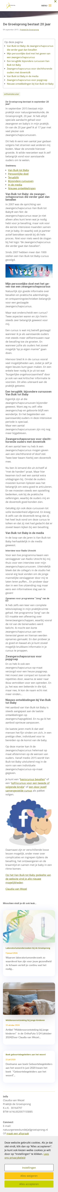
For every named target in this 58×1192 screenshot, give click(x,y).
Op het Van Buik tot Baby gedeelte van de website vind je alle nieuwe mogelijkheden (28, 878)
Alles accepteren (29, 1184)
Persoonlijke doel (18, 173)
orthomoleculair (11, 94)
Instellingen (29, 1167)
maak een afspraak (17, 1133)
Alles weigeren (29, 1175)
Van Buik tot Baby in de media (22, 76)
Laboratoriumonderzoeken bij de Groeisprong (28, 948)
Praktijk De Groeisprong (29, 29)
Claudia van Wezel (16, 888)
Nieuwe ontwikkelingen (22, 188)
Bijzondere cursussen (21, 181)
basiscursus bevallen (32, 779)
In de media (15, 184)
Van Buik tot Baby (18, 170)
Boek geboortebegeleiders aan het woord (26, 1054)
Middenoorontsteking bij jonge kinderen (25, 1020)
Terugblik (13, 177)
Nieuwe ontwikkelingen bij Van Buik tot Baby (30, 83)
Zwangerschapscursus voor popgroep (27, 80)
